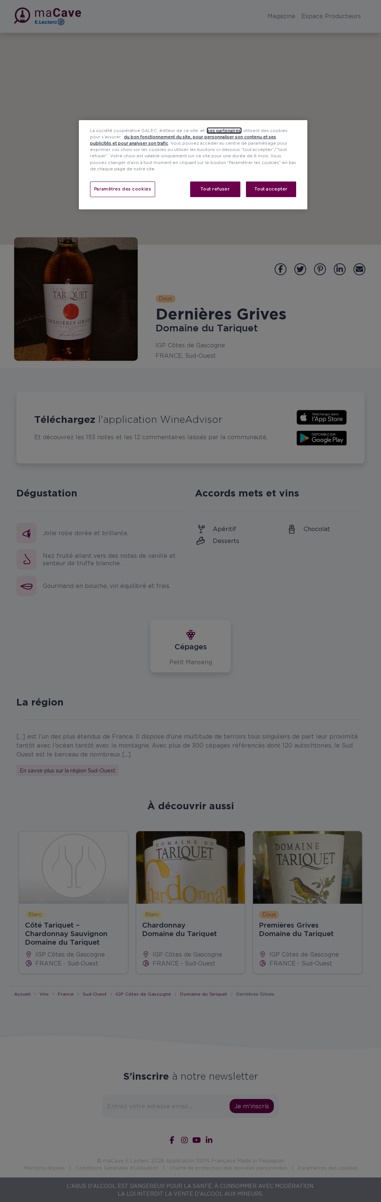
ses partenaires (224, 130)
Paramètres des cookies (122, 189)
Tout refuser (215, 189)
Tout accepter (270, 189)
